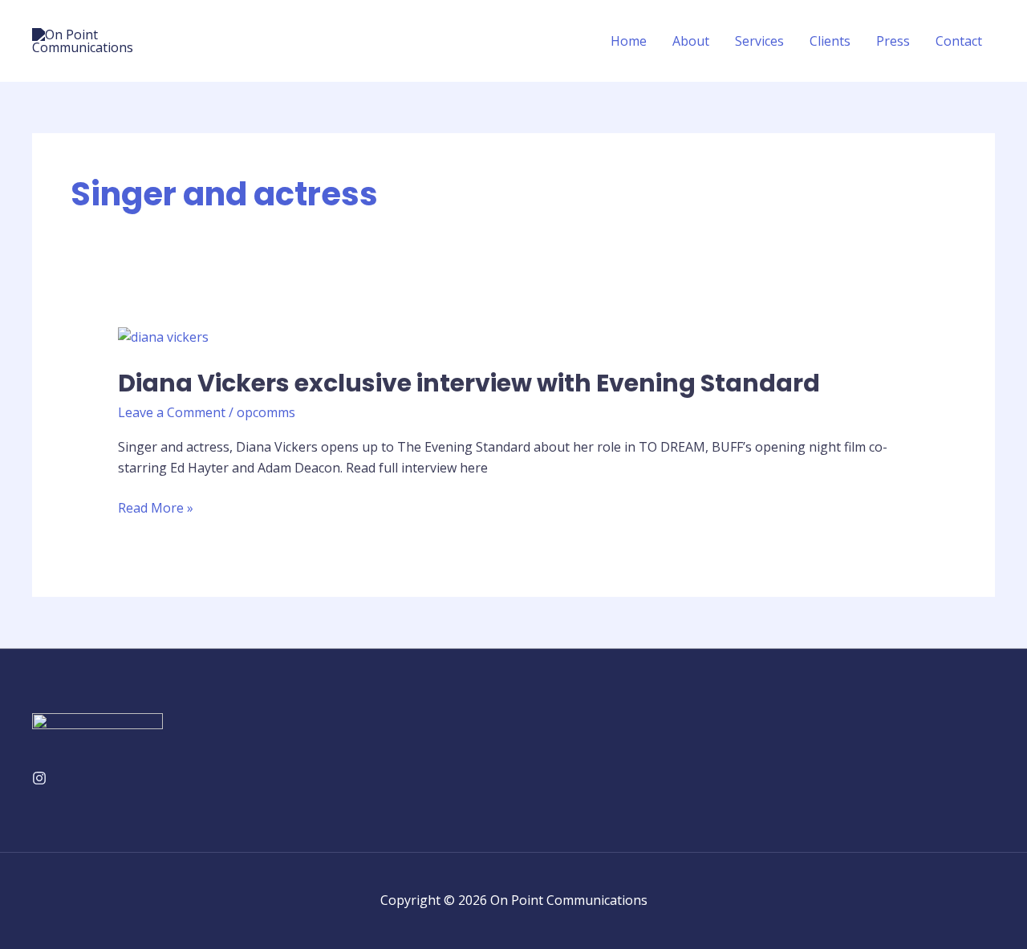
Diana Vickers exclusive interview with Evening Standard (469, 383)
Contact (959, 41)
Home (629, 41)
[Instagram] (39, 778)
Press (893, 41)
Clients (830, 41)
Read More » (155, 507)
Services (759, 41)
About (690, 41)
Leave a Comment (171, 412)
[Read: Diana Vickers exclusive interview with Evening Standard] (163, 336)
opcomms (266, 412)
